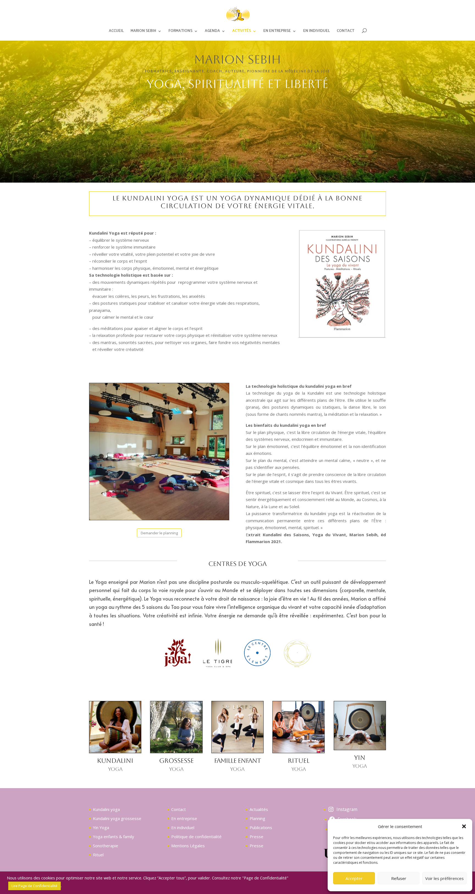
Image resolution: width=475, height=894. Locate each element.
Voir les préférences (444, 878)
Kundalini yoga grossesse (117, 818)
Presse (256, 836)
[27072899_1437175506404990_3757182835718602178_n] (217, 665)
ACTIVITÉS (241, 31)
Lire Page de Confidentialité (34, 885)
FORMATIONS (180, 31)
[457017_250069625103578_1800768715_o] (177, 666)
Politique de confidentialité (196, 836)
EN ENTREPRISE (277, 31)
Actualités (259, 809)
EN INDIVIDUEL (316, 31)
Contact (178, 809)
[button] (464, 826)
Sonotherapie (105, 845)
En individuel (182, 827)
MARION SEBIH (143, 31)
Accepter (354, 878)
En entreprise (184, 818)
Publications (261, 827)
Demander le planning (159, 532)
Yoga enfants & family (113, 836)
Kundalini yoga (106, 809)
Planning (257, 818)
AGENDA (212, 31)
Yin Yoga (101, 827)
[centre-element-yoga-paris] (257, 665)
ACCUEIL (116, 31)
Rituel (98, 854)
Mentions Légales (188, 845)
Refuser (398, 878)
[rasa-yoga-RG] (297, 666)
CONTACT (345, 31)
